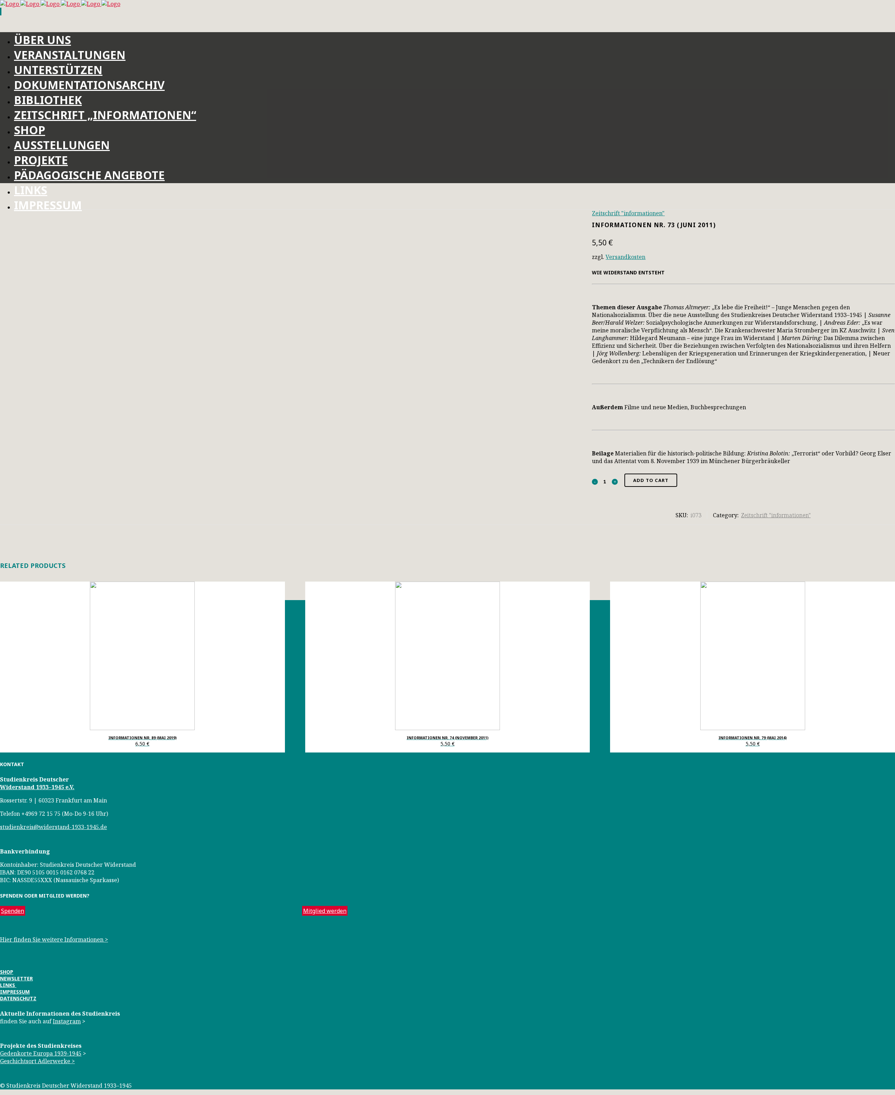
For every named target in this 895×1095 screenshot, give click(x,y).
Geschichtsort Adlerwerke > (37, 1061)
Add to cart (650, 480)
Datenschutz (18, 998)
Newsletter (16, 978)
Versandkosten (625, 257)
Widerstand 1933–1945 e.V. (37, 787)
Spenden (12, 911)
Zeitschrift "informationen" (628, 213)
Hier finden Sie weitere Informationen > (54, 939)
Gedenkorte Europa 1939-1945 (40, 1053)
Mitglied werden (324, 911)
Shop (6, 971)
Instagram (67, 1021)
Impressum (15, 991)
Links (8, 985)
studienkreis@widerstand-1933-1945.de (53, 827)
